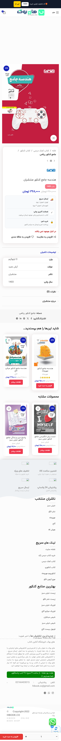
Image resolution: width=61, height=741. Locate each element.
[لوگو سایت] (30, 12)
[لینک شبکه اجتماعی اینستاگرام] (53, 693)
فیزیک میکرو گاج (48, 611)
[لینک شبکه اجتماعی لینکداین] (20, 319)
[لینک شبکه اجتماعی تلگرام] (17, 319)
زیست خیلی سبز (48, 593)
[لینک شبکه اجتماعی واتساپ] (49, 693)
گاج (16, 374)
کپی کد (17, 4)
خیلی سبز (45, 442)
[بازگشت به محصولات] (51, 160)
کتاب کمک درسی (41, 150)
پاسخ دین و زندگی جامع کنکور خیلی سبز (16, 438)
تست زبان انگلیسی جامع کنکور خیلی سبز (45, 437)
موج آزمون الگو (49, 579)
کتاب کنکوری (50, 567)
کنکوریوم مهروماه (48, 573)
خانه (54, 150)
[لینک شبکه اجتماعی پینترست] (24, 319)
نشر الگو (52, 511)
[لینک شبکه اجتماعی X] (28, 319)
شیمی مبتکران (49, 617)
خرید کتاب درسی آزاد (46, 555)
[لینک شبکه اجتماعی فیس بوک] (31, 319)
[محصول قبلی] (54, 160)
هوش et (52, 529)
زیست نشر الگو (49, 599)
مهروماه (45, 374)
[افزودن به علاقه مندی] (37, 340)
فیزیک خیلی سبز (48, 605)
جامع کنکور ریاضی (48, 154)
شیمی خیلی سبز (48, 623)
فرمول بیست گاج (48, 629)
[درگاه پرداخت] (55, 729)
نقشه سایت (50, 549)
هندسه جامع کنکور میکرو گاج (16, 369)
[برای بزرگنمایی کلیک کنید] (53, 138)
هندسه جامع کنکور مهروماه (45, 369)
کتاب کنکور (25, 150)
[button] (45, 385)
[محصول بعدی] (47, 160)
